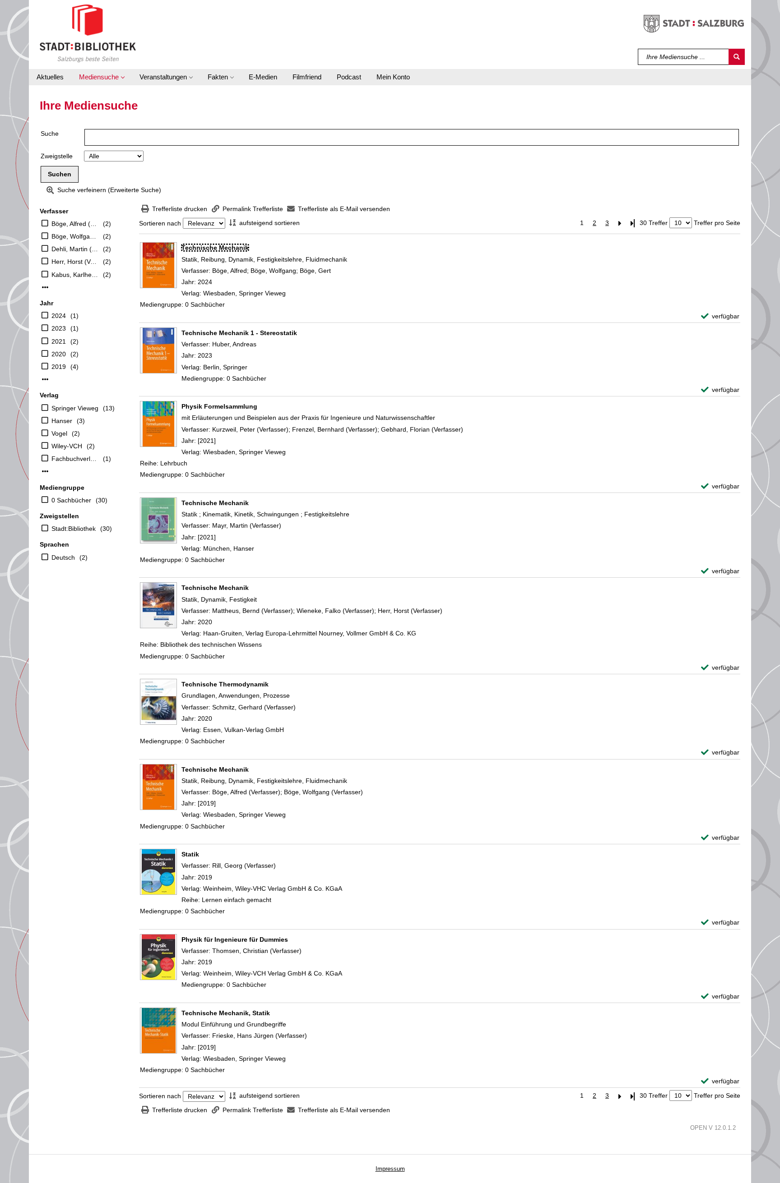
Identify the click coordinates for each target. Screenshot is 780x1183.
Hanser (61, 420)
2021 (58, 341)
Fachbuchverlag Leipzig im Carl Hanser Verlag (74, 458)
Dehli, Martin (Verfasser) (74, 249)
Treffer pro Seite (717, 222)
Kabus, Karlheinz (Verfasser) (74, 274)
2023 (58, 328)
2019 (58, 366)
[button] (101, 77)
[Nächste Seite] (619, 223)
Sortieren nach (160, 223)
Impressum (390, 1168)
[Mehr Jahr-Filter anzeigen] (45, 379)
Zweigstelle (57, 156)
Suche (50, 133)
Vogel (59, 433)
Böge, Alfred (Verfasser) (74, 223)
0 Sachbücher (71, 500)
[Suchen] (737, 57)
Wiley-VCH (66, 446)
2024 (58, 315)
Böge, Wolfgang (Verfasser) (74, 236)
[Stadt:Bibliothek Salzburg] (88, 33)
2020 (58, 354)
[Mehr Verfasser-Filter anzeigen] (45, 287)
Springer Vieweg (74, 408)
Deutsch (63, 557)
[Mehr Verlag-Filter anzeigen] (45, 471)
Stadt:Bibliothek (73, 528)
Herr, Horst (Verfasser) (74, 261)
